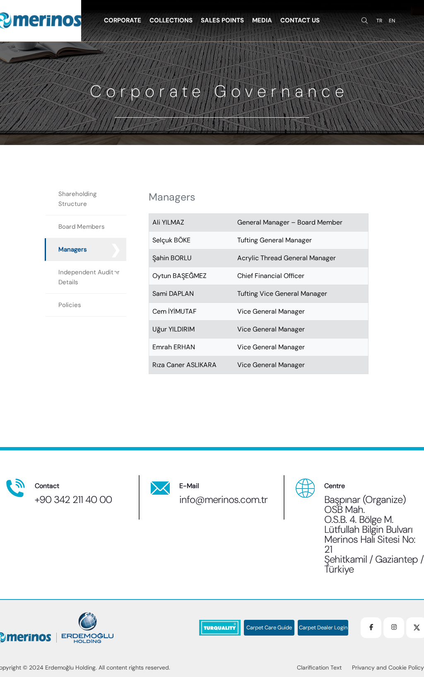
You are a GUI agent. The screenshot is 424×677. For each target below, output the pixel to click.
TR (379, 20)
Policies (69, 305)
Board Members (81, 226)
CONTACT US (300, 20)
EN (392, 20)
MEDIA (262, 20)
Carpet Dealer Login (323, 627)
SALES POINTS (222, 20)
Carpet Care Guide (269, 627)
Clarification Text (319, 667)
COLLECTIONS (171, 20)
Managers (72, 249)
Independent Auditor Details (89, 277)
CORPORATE (122, 20)
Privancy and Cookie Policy (388, 667)
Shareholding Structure (77, 199)
